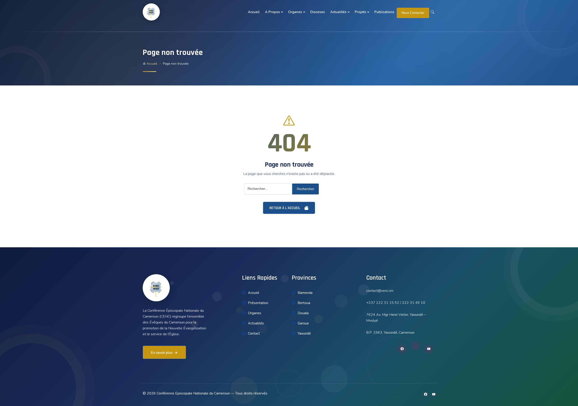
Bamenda (305, 292)
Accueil (254, 12)
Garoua (303, 323)
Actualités (338, 12)
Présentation (258, 302)
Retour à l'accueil (285, 207)
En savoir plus (161, 352)
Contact (254, 333)
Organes (295, 12)
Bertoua (304, 302)
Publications (384, 12)
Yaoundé (304, 333)
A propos (272, 12)
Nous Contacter (413, 13)
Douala (303, 313)
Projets (360, 12)
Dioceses (317, 12)
